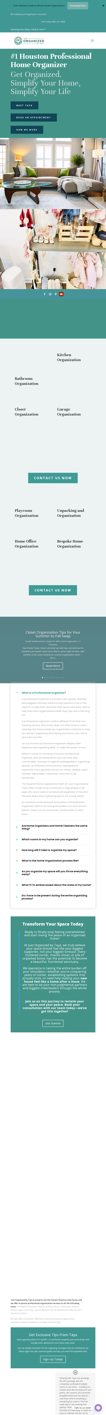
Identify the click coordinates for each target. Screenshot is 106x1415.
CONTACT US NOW (53, 478)
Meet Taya (24, 105)
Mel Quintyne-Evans (36, 641)
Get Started (52, 1023)
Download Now (78, 5)
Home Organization (69, 641)
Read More (53, 666)
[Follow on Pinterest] (56, 294)
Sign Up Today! (53, 1359)
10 (63, 677)
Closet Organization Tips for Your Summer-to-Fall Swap (53, 634)
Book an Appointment (33, 117)
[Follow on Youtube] (61, 294)
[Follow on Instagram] (50, 294)
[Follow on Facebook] (45, 294)
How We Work (26, 129)
